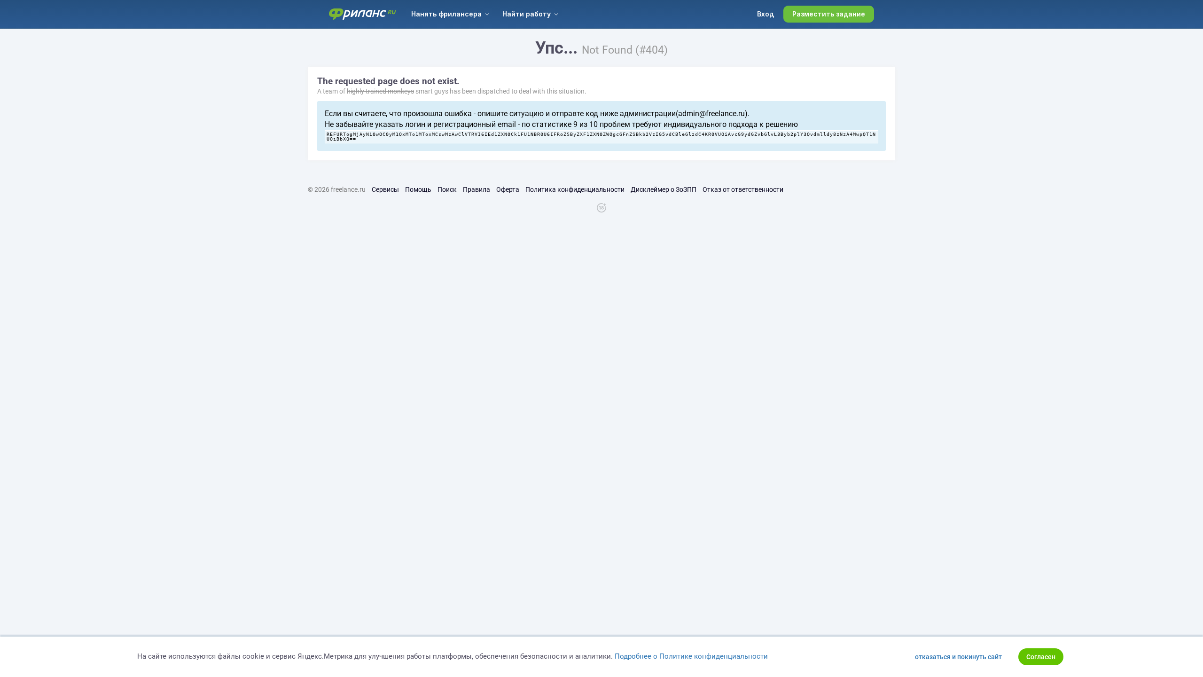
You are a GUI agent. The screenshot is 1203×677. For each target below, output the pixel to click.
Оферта (507, 189)
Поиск (447, 189)
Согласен (1040, 657)
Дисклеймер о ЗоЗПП (663, 189)
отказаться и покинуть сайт (958, 657)
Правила (476, 189)
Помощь (418, 189)
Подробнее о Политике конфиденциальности (691, 656)
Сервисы (385, 189)
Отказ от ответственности (743, 189)
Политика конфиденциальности (575, 189)
